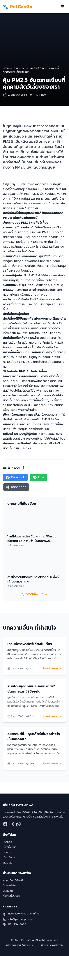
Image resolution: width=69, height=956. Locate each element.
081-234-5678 (17, 924)
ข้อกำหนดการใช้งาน (51, 945)
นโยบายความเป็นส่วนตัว (20, 945)
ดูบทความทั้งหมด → (34, 594)
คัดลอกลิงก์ (18, 487)
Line (41, 477)
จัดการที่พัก (9, 886)
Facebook (18, 477)
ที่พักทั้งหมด (10, 847)
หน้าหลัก (7, 68)
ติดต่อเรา (8, 863)
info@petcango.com (20, 919)
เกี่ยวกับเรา (9, 857)
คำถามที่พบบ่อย (11, 896)
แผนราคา (8, 891)
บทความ (20, 68)
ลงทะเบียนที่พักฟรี (13, 880)
